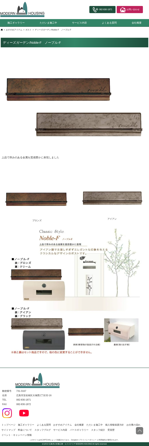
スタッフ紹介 (98, 430)
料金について (25, 430)
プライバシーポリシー (87, 440)
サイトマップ (8, 430)
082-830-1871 (23, 400)
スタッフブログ (42, 430)
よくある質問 (109, 22)
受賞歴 (111, 430)
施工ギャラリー (16, 22)
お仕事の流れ (133, 425)
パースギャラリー (79, 430)
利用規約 (102, 440)
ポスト (28, 30)
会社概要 (137, 22)
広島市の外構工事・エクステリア (62, 444)
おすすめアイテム (14, 30)
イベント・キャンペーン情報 (16, 435)
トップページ (8, 425)
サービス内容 (79, 22)
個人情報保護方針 (114, 425)
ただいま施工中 (48, 22)
